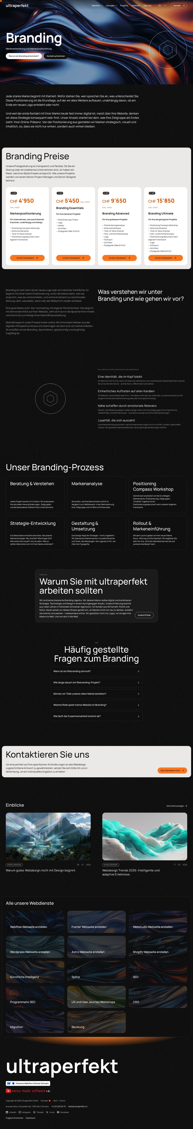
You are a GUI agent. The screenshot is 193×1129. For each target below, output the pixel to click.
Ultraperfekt (17, 5)
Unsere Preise (144, 615)
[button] (97, 5)
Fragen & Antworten (14, 1118)
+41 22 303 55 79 (58, 1106)
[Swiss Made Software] (28, 1091)
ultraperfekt (62, 1065)
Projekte (124, 5)
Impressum (30, 1118)
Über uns (147, 5)
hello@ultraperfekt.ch (77, 1106)
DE (159, 5)
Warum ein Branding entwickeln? (24, 56)
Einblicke (136, 5)
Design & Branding (14, 865)
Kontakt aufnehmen (56, 56)
